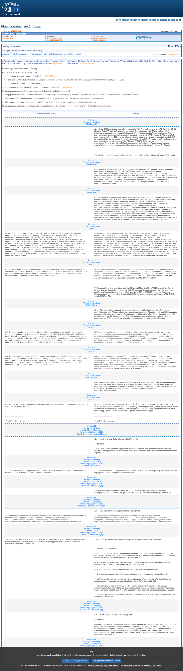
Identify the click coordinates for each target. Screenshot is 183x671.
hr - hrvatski (144, 20)
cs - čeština (123, 20)
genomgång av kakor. (153, 666)
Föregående (17, 26)
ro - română (169, 20)
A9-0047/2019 (8, 38)
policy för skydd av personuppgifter (104, 666)
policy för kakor (130, 666)
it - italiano (147, 20)
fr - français (139, 20)
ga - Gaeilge (142, 20)
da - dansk (125, 20)
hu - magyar (155, 20)
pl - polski (163, 20)
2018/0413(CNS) (17, 31)
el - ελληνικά (134, 20)
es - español (120, 20)
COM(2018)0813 (57, 63)
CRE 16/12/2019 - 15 (54, 40)
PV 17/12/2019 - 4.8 (100, 38)
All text (38, 26)
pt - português (166, 20)
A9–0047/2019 (68, 87)
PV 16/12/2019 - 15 (54, 38)
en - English (136, 20)
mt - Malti (158, 20)
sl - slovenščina (174, 20)
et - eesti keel (131, 20)
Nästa (26, 26)
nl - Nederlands (161, 20)
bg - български (117, 20)
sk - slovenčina (172, 20)
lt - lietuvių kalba (153, 20)
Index (6, 26)
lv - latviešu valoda (150, 20)
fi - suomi (177, 20)
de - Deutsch (128, 20)
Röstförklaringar (99, 40)
